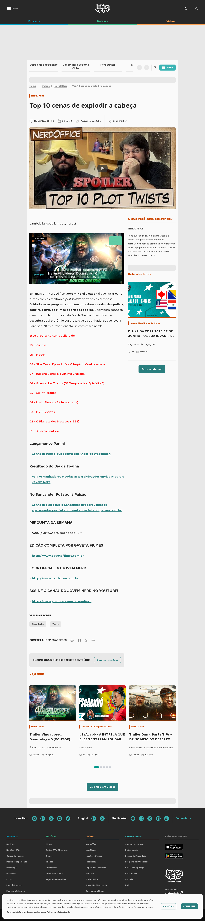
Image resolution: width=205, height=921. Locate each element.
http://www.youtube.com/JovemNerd (61, 601)
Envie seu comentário (107, 660)
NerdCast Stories (94, 856)
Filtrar (170, 67)
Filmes (49, 844)
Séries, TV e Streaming (57, 850)
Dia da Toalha (38, 624)
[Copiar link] (93, 640)
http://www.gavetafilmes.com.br (58, 555)
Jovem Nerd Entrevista (96, 885)
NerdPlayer (91, 850)
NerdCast (10, 844)
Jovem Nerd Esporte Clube (145, 323)
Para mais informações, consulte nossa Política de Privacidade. (39, 912)
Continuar (189, 906)
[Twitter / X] (86, 640)
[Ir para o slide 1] (96, 767)
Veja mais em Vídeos (102, 786)
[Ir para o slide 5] (110, 767)
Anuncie (129, 879)
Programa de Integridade (136, 862)
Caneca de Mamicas (15, 856)
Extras (9, 879)
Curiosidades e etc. (55, 874)
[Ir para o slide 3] (104, 767)
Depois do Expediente (16, 862)
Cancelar (168, 906)
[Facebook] (79, 640)
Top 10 (55, 624)
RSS (127, 885)
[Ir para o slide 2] (101, 767)
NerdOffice (60, 86)
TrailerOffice (92, 879)
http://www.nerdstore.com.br (55, 578)
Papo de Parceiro (14, 885)
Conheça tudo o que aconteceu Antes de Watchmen (71, 453)
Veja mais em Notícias (56, 879)
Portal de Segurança (134, 868)
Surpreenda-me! (152, 369)
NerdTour (90, 874)
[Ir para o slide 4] (107, 767)
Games (49, 856)
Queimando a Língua (95, 891)
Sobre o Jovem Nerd (134, 844)
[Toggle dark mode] (186, 8)
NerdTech (11, 874)
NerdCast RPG (13, 850)
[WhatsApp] (72, 640)
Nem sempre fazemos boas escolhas (151, 747)
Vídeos (46, 86)
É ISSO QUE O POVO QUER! (45, 747)
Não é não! (85, 747)
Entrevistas (51, 868)
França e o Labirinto (15, 891)
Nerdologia (11, 868)
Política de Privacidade (135, 856)
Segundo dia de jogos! (141, 344)
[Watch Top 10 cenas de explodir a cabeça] (102, 168)
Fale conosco (131, 874)
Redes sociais (131, 850)
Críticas (49, 862)
